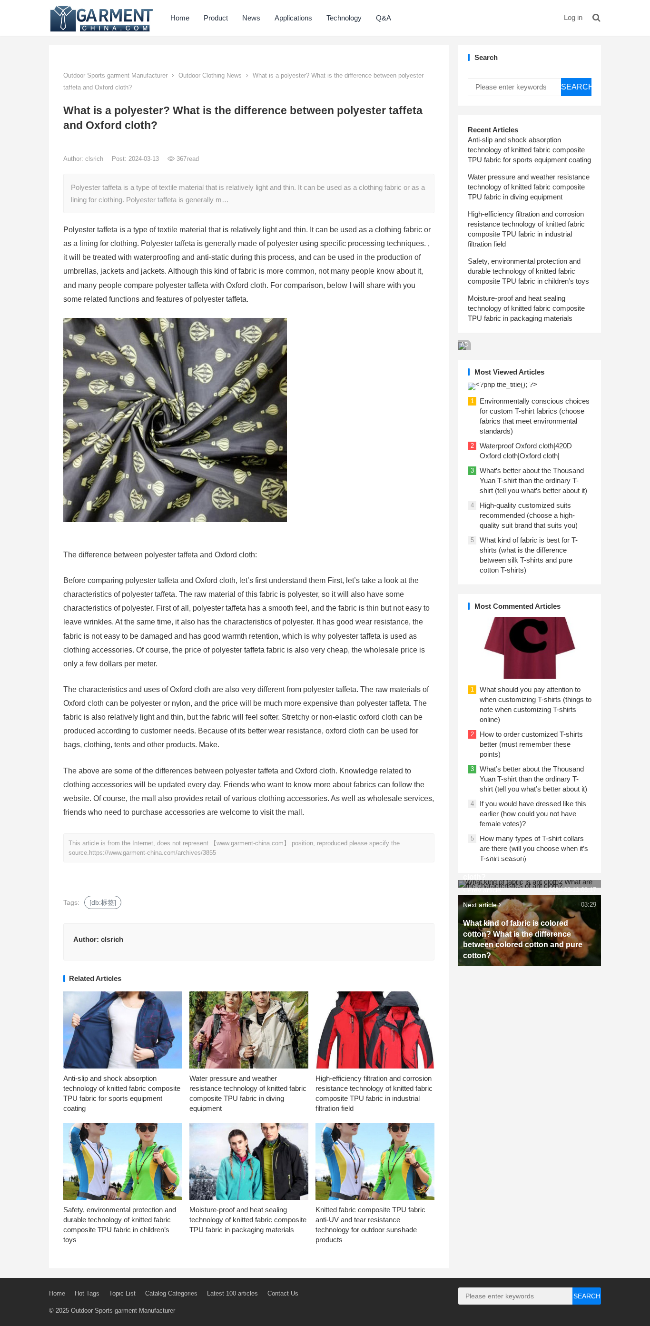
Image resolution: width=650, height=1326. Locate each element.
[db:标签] (102, 902)
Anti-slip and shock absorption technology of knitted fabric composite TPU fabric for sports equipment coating (529, 150)
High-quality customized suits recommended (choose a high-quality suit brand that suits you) (529, 515)
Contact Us (282, 1293)
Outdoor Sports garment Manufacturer (115, 75)
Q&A (383, 18)
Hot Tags (87, 1293)
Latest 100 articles (232, 1293)
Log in (573, 17)
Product (216, 18)
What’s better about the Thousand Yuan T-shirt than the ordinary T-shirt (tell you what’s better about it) (533, 480)
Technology (344, 18)
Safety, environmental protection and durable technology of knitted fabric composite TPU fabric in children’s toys (528, 271)
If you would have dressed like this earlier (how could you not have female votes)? (533, 814)
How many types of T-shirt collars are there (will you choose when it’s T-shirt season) (534, 848)
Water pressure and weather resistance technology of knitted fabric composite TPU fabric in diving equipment (529, 187)
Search (576, 87)
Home (179, 18)
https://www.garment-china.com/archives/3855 (152, 852)
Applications (293, 18)
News (251, 18)
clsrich (95, 158)
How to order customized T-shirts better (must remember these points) (531, 744)
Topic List (122, 1293)
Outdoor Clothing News (210, 75)
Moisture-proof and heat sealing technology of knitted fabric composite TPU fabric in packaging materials (247, 1220)
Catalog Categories (171, 1293)
